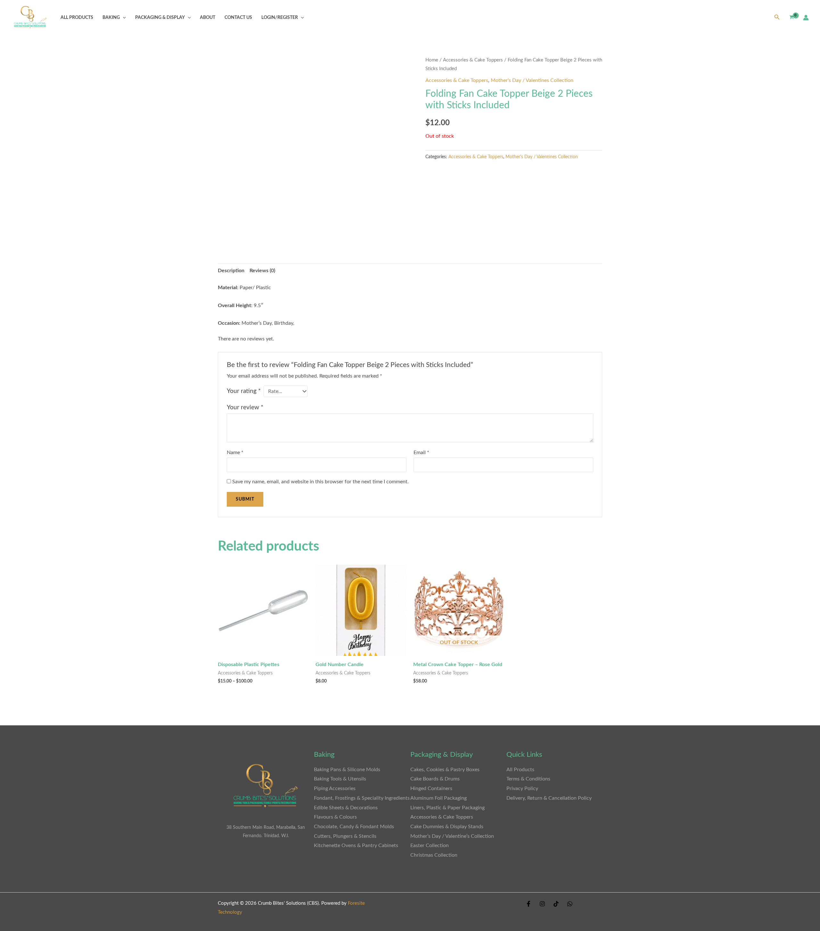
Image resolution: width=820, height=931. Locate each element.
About (207, 17)
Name (235, 452)
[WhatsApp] (570, 904)
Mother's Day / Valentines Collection (532, 80)
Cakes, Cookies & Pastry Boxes (445, 769)
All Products (77, 17)
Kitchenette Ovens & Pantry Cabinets (356, 845)
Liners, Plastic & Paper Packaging (447, 807)
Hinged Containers (431, 788)
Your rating (244, 391)
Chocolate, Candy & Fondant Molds (354, 826)
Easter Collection (429, 845)
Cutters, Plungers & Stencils (345, 836)
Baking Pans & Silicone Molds (347, 769)
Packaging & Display (160, 17)
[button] (123, 17)
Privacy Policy (522, 788)
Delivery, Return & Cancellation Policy (549, 798)
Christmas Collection (433, 855)
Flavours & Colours (335, 817)
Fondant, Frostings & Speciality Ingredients (362, 798)
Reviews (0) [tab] (262, 270)
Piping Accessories (335, 788)
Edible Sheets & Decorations (346, 807)
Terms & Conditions (528, 778)
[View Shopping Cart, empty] (791, 17)
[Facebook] (528, 904)
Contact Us (238, 17)
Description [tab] (231, 270)
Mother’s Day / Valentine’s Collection (452, 836)
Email (421, 452)
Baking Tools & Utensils (340, 778)
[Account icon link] (806, 17)
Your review (245, 407)
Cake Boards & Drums (435, 778)
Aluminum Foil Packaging (438, 798)
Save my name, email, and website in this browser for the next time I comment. (320, 481)
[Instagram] (542, 904)
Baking (111, 17)
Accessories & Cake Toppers (473, 60)
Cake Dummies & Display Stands (446, 826)
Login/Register (279, 17)
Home (431, 60)
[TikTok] (556, 904)
